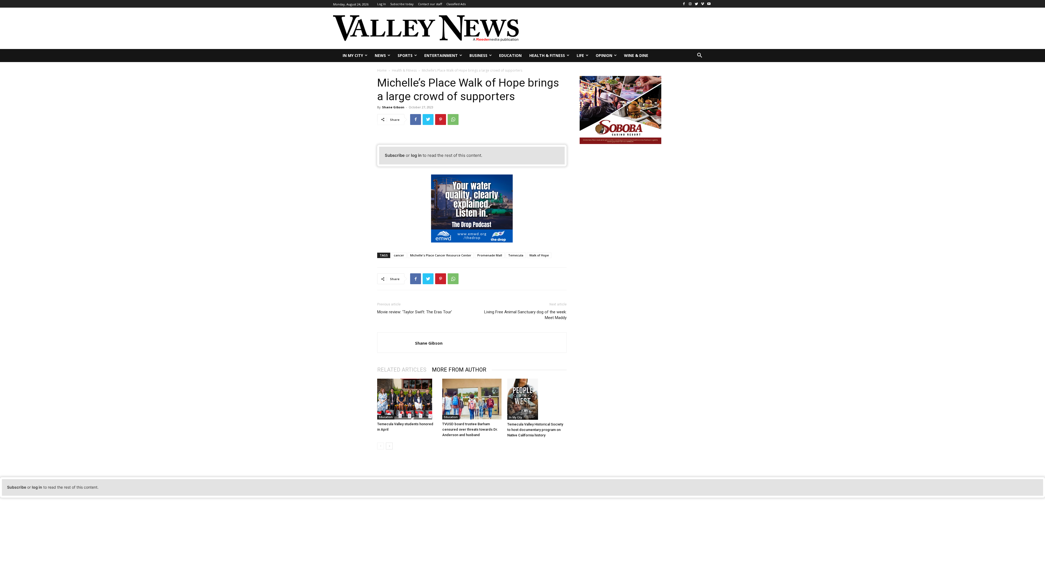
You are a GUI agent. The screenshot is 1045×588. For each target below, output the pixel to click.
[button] (699, 55)
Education (386, 417)
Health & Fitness (404, 70)
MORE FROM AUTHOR (459, 369)
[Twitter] (696, 4)
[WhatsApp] (453, 119)
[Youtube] (709, 4)
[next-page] (389, 446)
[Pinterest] (440, 119)
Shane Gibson (393, 107)
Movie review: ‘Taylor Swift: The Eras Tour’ (414, 312)
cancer (399, 255)
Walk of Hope (539, 255)
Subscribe (395, 155)
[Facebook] (684, 4)
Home (382, 70)
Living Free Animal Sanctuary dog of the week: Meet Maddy (525, 315)
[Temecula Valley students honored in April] (407, 399)
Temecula (515, 255)
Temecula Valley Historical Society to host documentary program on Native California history (535, 429)
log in (416, 155)
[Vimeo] (702, 4)
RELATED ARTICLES (401, 369)
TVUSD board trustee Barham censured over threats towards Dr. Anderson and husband (470, 429)
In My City (515, 417)
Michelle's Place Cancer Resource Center (440, 255)
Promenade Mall (489, 255)
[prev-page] (380, 446)
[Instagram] (690, 4)
